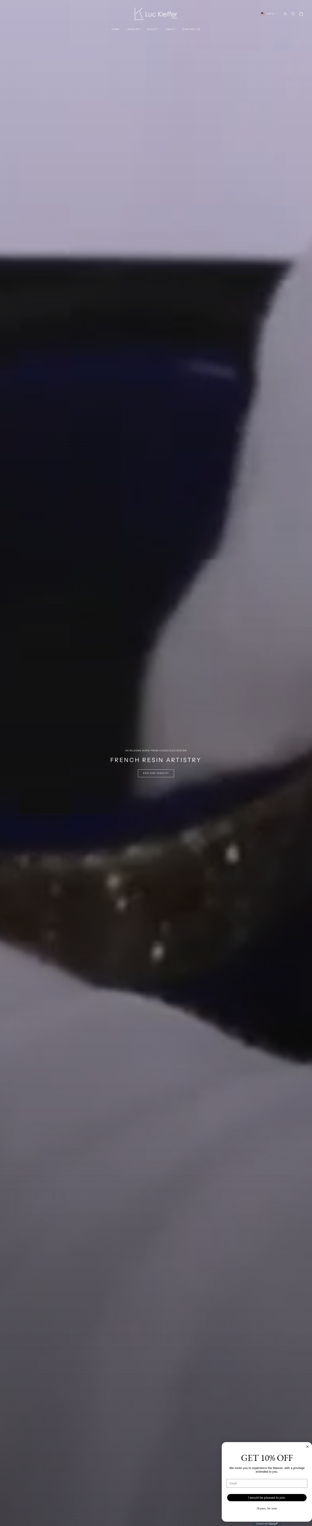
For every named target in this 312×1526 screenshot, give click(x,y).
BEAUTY (153, 29)
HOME (116, 29)
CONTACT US (191, 29)
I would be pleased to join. (267, 1497)
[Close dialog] (307, 1446)
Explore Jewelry (156, 773)
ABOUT (171, 29)
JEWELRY (133, 29)
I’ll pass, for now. (267, 1508)
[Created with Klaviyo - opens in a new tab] (266, 1524)
